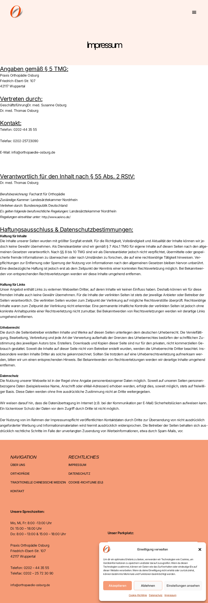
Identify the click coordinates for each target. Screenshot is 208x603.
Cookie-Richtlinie (138, 595)
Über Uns (17, 464)
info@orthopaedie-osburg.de (30, 585)
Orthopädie (19, 473)
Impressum (171, 595)
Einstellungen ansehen (183, 586)
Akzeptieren (117, 586)
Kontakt (17, 491)
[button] (200, 549)
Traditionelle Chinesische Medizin (38, 482)
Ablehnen (148, 586)
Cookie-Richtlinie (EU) (85, 482)
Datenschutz (155, 595)
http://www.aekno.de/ (56, 217)
